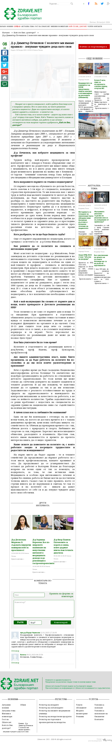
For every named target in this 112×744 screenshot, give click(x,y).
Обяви (23, 705)
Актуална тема (27, 26)
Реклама (80, 716)
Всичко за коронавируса (93, 46)
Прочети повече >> (102, 108)
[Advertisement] (95, 167)
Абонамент (81, 708)
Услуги (90, 26)
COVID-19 (17, 26)
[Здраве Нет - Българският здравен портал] (21, 14)
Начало (3, 26)
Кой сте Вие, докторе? (78, 26)
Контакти (98, 26)
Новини (10, 26)
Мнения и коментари (59, 26)
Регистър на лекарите (49, 705)
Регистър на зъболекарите (51, 708)
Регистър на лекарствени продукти (55, 716)
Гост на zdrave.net (42, 26)
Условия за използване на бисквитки (101, 713)
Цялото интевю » (17, 559)
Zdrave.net (41, 739)
